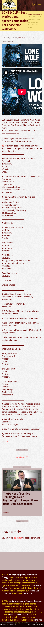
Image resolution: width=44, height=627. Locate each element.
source (5, 441)
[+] (22, 480)
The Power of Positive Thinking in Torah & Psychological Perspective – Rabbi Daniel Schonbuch (20, 499)
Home (30, 14)
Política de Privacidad (18, 614)
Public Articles (37, 14)
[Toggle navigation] (39, 5)
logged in (17, 537)
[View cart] (33, 4)
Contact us (27, 593)
